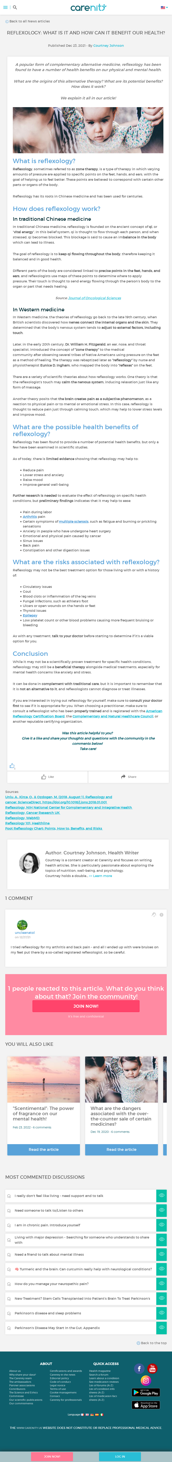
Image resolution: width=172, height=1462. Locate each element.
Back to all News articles (29, 21)
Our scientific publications (25, 1399)
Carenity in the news (62, 1374)
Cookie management (63, 1392)
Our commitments (21, 1403)
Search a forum (98, 1374)
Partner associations (22, 1385)
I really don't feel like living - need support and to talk (59, 1196)
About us (15, 1370)
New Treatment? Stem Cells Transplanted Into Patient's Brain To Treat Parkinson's (82, 1298)
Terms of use (58, 1389)
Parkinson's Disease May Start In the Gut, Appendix (57, 1328)
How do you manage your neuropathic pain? (52, 1284)
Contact (55, 1396)
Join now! (86, 1006)
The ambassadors (20, 1381)
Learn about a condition (104, 1378)
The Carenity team (20, 1378)
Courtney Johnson (108, 45)
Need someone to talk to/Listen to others (49, 1210)
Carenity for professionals (66, 1399)
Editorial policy (59, 1378)
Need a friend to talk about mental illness (49, 1254)
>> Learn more (100, 876)
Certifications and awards (66, 1370)
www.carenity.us (29, 1428)
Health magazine (100, 1370)
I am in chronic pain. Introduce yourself (47, 1225)
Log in (120, 1456)
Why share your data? (22, 1374)
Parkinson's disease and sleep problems (48, 1313)
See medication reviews (104, 1381)
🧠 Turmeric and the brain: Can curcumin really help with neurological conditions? (83, 1269)
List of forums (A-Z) (101, 1385)
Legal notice (57, 1385)
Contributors (17, 1389)
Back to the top (153, 1343)
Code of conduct (60, 1381)
